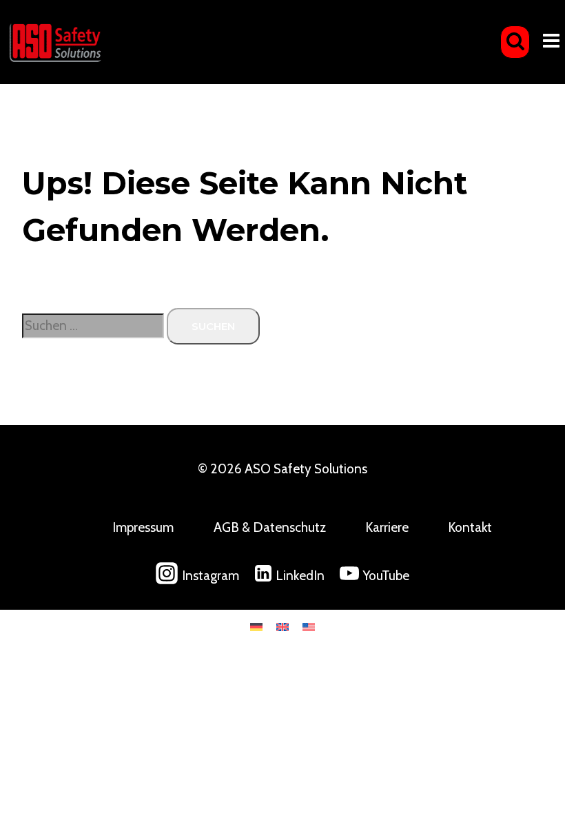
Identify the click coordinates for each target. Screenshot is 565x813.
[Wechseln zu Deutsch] (256, 625)
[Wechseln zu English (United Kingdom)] (282, 625)
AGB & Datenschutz (270, 527)
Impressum (143, 527)
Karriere (387, 527)
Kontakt (470, 527)
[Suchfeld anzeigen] (515, 42)
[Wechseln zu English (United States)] (309, 625)
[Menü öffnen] (551, 42)
